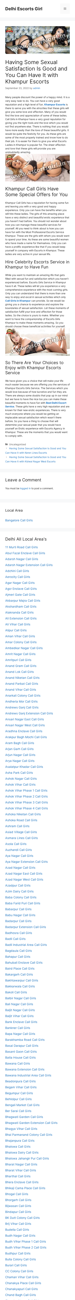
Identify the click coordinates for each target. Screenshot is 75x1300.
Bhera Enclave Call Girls (22, 1182)
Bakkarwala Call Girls (20, 986)
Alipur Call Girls (16, 630)
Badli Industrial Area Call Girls (26, 945)
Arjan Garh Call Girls (19, 749)
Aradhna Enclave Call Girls (23, 731)
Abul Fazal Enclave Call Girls (25, 553)
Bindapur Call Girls (18, 1212)
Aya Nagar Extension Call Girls (26, 861)
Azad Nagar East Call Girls (23, 873)
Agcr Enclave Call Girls (21, 588)
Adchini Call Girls (17, 571)
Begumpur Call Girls (19, 1093)
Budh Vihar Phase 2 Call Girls (25, 1247)
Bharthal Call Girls (18, 1176)
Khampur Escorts (54, 104)
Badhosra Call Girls (18, 933)
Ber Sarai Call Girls (18, 1111)
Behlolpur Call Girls (18, 1099)
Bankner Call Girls (17, 1028)
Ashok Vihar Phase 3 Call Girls (26, 802)
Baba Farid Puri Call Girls (22, 903)
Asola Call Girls (16, 844)
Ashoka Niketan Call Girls (23, 814)
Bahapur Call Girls (17, 956)
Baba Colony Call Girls (20, 897)
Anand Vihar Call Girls (20, 689)
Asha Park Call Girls (19, 772)
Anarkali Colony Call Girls (22, 695)
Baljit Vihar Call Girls (19, 1016)
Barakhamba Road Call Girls (25, 1040)
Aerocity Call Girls (17, 577)
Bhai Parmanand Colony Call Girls (28, 1134)
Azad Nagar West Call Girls (24, 879)
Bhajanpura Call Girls (20, 1140)
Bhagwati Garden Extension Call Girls (31, 1123)
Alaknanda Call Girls (19, 612)
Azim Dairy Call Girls (19, 891)
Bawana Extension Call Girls (24, 1069)
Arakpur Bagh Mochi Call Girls (26, 737)
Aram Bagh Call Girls (19, 743)
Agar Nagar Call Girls (20, 583)
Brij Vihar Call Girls (18, 1223)
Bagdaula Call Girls (18, 950)
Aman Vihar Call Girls (20, 636)
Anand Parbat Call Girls (21, 683)
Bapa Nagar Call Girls (20, 1034)
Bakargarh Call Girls (19, 974)
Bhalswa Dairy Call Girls (22, 1152)
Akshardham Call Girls (20, 606)
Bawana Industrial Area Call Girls (28, 1075)
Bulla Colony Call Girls (20, 1259)
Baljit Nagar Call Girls (20, 1010)
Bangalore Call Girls (19, 520)
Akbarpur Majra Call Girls (22, 600)
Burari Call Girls (16, 1265)
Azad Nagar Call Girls (20, 867)
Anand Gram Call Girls (20, 666)
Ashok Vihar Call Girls (20, 784)
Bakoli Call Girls (16, 992)
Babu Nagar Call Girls (20, 915)
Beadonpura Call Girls (20, 1081)
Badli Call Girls (15, 939)
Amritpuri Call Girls (18, 660)
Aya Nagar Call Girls (19, 856)
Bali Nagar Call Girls (19, 1004)
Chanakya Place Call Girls (23, 1283)
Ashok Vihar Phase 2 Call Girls (26, 796)
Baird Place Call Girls (20, 968)
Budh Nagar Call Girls (20, 1235)
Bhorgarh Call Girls (18, 1200)
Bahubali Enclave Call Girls (24, 962)
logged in (25, 488)
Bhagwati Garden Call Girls (24, 1117)
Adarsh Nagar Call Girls (21, 559)
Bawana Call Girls (17, 1063)
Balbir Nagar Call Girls (20, 998)
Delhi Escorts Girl (23, 8)
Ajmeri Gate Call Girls (20, 594)
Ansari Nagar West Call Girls (25, 725)
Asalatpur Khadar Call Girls (24, 767)
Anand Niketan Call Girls (22, 677)
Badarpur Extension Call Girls (25, 927)
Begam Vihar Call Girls (21, 1087)
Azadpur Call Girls (18, 885)
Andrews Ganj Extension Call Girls (29, 713)
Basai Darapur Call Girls (21, 1045)
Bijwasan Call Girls (18, 1206)
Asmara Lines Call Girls (21, 838)
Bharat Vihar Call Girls (20, 1170)
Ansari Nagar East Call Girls (24, 719)
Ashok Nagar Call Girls (21, 778)
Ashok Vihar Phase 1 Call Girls (26, 790)
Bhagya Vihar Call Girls (21, 1129)
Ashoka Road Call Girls (21, 820)
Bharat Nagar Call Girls (21, 1164)
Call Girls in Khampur (18, 300)
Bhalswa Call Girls (18, 1146)
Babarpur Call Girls (18, 909)
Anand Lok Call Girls (19, 672)
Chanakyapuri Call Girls (21, 1289)
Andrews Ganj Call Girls (22, 707)
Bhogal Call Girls (16, 1194)
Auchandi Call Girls (18, 850)
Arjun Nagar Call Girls (20, 755)
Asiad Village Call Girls (21, 832)
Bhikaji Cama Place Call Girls (25, 1188)
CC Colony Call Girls (19, 1271)
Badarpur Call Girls (18, 921)
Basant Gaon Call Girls (21, 1051)
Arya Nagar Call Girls (20, 761)
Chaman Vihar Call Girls (22, 1277)
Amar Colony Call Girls (21, 642)
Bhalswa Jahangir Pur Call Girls (27, 1158)
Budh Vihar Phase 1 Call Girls (25, 1241)
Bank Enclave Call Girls (21, 1022)
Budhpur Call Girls (18, 1253)
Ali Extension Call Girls (21, 618)
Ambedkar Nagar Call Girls (24, 648)
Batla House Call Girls (20, 1057)
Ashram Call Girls (17, 826)
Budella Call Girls (17, 1229)
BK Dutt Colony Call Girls (22, 1218)
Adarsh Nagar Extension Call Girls (29, 565)
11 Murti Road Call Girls (21, 547)
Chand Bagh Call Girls (20, 1295)
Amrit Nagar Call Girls (20, 654)
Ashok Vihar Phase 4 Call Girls (26, 808)
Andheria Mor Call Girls (21, 701)
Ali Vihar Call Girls (17, 624)
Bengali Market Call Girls (22, 1105)
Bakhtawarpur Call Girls (21, 980)
